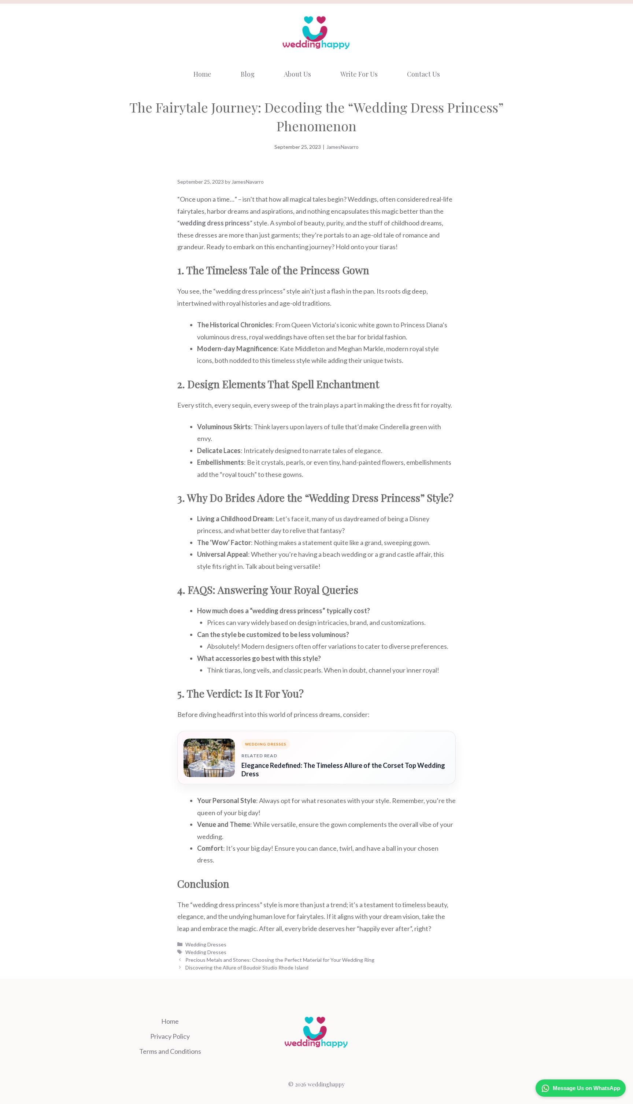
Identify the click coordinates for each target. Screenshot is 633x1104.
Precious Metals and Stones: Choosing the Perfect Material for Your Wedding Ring (279, 960)
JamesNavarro (342, 147)
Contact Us (423, 74)
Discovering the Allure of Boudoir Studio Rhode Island (246, 967)
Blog (248, 74)
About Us (297, 74)
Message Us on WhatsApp (586, 1088)
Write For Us (359, 74)
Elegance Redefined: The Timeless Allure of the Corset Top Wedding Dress (343, 769)
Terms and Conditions (170, 1051)
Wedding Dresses (205, 944)
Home (202, 74)
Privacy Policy (170, 1036)
